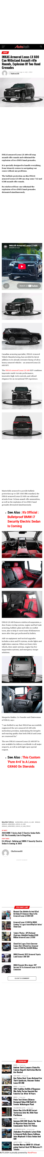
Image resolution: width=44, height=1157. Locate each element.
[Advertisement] (22, 22)
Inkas (38, 822)
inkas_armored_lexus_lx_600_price (16, 826)
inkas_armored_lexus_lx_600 (14, 824)
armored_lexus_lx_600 (25, 822)
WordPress (32, 1153)
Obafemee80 (15, 74)
